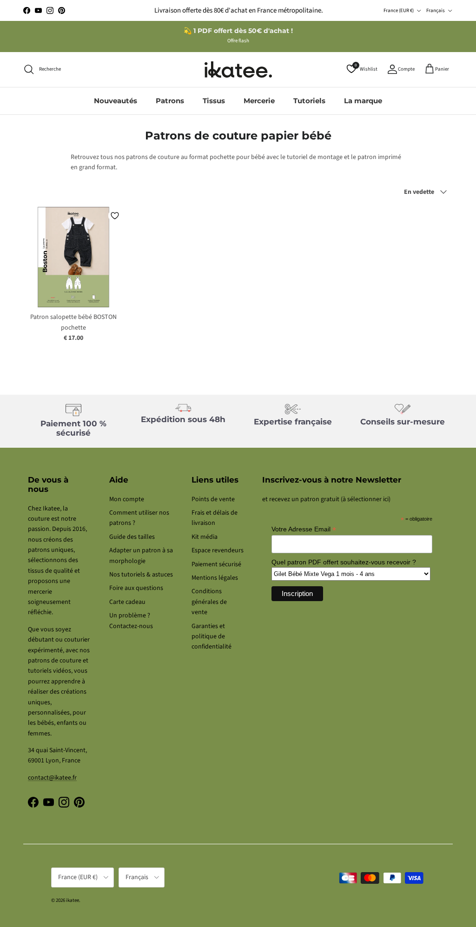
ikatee (72, 900)
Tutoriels (309, 100)
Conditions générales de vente (209, 602)
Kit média (205, 537)
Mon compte (126, 499)
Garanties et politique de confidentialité (211, 637)
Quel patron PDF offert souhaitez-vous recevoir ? (343, 562)
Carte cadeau (127, 602)
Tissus (214, 100)
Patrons (170, 100)
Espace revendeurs (218, 550)
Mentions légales (215, 578)
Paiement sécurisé (216, 564)
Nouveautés (115, 100)
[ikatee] (238, 69)
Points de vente (213, 499)
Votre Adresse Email (303, 529)
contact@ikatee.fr (52, 777)
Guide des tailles (132, 537)
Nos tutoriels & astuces (141, 574)
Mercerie (259, 100)
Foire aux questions (136, 588)
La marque (363, 100)
